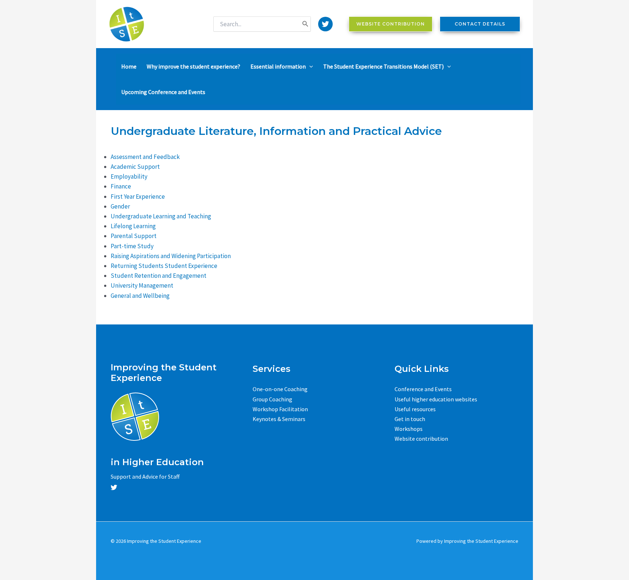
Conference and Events (423, 389)
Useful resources (415, 409)
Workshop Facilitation (280, 409)
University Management (142, 285)
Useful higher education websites (436, 399)
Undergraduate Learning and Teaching (161, 216)
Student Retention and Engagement (158, 276)
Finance (121, 186)
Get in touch (410, 419)
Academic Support (135, 167)
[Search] (305, 24)
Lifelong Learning (133, 226)
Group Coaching (272, 399)
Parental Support (134, 236)
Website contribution (421, 438)
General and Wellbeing (140, 296)
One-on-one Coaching (280, 389)
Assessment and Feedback (145, 157)
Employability (129, 176)
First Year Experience (138, 196)
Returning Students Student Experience (164, 266)
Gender (120, 206)
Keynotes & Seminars (279, 419)
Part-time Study (132, 246)
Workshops (409, 428)
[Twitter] (325, 24)
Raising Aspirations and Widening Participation (171, 256)
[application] (309, 66)
